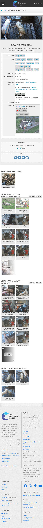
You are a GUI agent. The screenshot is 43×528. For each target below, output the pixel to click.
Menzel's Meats (20, 106)
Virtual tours (5, 505)
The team (26, 434)
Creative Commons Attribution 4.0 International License (26, 89)
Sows (37, 63)
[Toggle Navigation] (3, 3)
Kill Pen (36, 60)
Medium (19, 148)
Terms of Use (5, 461)
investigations (5, 455)
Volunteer (4, 487)
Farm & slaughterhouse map (9, 503)
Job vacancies (27, 446)
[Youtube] (40, 485)
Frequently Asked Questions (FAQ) (31, 442)
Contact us (26, 449)
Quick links (4, 521)
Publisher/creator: (20, 82)
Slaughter (27, 66)
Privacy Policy (5, 458)
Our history (26, 436)
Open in (22, 111)
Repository (7, 500)
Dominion (8, 497)
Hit (27, 70)
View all (32, 196)
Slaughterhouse (20, 56)
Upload (38, 196)
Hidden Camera (20, 63)
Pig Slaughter (19, 66)
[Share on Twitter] (19, 157)
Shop (3, 489)
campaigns (13, 453)
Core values (26, 439)
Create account (5, 518)
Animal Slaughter (20, 60)
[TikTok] (35, 485)
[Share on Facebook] (16, 157)
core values (4, 450)
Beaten (36, 70)
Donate (3, 484)
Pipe (31, 70)
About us (25, 431)
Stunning (29, 60)
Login (3, 516)
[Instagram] (30, 485)
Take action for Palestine (8, 466)
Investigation (30, 63)
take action (16, 455)
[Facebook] (25, 485)
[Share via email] (23, 157)
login (25, 146)
